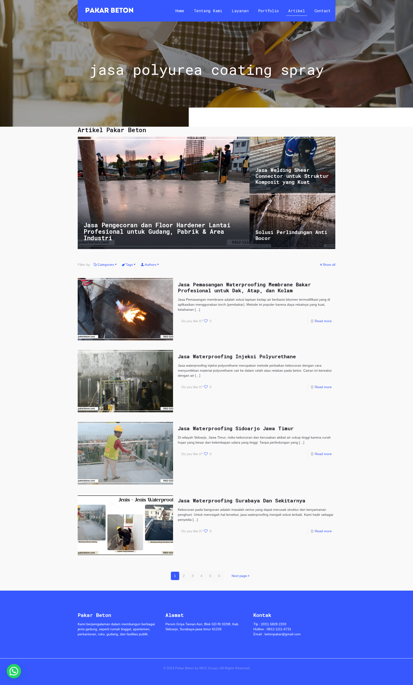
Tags (129, 264)
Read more (323, 321)
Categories (106, 264)
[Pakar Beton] (109, 11)
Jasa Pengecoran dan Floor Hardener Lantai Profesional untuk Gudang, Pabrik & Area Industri (157, 231)
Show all (329, 264)
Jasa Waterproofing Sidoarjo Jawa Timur (236, 428)
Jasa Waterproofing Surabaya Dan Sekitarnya (241, 500)
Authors (150, 264)
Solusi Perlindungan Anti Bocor (291, 235)
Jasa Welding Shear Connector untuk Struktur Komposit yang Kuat (292, 176)
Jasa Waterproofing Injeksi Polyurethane (237, 356)
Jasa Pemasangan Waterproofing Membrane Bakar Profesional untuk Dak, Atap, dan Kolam (244, 287)
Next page (239, 576)
